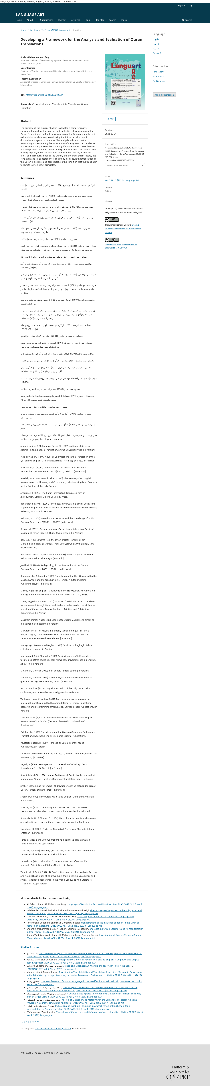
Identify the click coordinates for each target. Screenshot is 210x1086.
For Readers (158, 71)
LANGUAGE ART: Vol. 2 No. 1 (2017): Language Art (84, 1009)
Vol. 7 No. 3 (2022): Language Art (56, 30)
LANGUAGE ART (30, 14)
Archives (75, 19)
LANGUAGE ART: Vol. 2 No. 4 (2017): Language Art (75, 956)
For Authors (158, 76)
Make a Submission (164, 94)
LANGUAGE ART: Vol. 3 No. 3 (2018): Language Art (72, 913)
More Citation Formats (117, 165)
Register (99, 19)
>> (38, 1021)
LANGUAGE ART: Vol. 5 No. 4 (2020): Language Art (64, 919)
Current (62, 19)
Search (112, 19)
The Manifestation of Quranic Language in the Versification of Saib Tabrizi (79, 981)
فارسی (156, 43)
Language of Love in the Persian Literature (90, 904)
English (156, 39)
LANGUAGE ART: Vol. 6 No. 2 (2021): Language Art (68, 931)
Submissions (46, 19)
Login (88, 19)
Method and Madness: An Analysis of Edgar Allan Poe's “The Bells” (97, 965)
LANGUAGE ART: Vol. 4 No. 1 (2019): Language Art (101, 990)
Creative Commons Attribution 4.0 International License (123, 228)
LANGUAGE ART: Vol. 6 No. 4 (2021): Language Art (69, 938)
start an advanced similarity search (53, 1028)
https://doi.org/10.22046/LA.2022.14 (44, 94)
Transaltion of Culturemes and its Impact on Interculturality (87, 1012)
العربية (156, 48)
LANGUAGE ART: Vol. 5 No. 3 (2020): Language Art (76, 925)
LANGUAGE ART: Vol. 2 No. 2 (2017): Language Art (98, 1002)
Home (19, 19)
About (30, 19)
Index (124, 19)
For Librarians (159, 81)
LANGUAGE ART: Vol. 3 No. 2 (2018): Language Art (70, 962)
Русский (157, 53)
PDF (111, 119)
